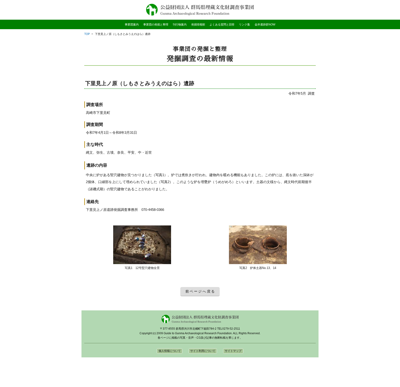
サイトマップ (233, 351)
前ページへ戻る (200, 291)
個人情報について (170, 351)
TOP (87, 34)
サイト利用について (202, 351)
